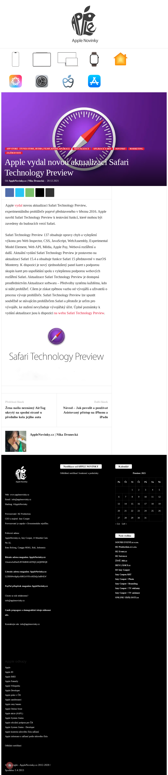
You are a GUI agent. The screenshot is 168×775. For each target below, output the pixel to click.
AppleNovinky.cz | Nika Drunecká (26, 180)
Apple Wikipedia (12, 686)
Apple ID (9, 672)
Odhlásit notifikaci (13, 745)
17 (145, 504)
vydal (18, 205)
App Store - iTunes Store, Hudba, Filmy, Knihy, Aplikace (38, 149)
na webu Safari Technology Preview (79, 313)
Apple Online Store (13, 709)
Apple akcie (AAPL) (14, 713)
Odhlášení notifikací (69, 473)
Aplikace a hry (102, 149)
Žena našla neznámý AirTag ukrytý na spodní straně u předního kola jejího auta (25, 412)
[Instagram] (32, 441)
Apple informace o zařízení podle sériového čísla (26, 736)
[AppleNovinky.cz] (84, 24)
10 (145, 497)
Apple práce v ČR (13, 695)
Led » (124, 524)
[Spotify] (44, 633)
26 (159, 511)
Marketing (136, 149)
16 (139, 504)
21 (125, 511)
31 (145, 518)
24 (145, 511)
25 (152, 511)
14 (125, 504)
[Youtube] (18, 645)
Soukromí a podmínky (88, 473)
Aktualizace (81, 149)
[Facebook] (9, 192)
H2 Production (24, 514)
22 (132, 511)
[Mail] (35, 633)
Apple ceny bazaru (13, 704)
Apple (7, 667)
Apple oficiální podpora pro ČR (19, 722)
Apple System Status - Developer (19, 727)
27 (119, 518)
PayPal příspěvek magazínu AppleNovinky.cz (26, 586)
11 (152, 497)
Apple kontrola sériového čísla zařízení (22, 732)
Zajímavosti (14, 153)
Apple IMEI (10, 676)
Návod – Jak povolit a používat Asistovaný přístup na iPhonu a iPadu (85, 412)
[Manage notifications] (9, 765)
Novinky (121, 149)
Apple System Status (14, 718)
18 (152, 504)
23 (139, 511)
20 (119, 511)
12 (159, 497)
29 (132, 518)
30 (139, 518)
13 (119, 504)
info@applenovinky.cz (21, 499)
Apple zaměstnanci (13, 699)
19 (159, 504)
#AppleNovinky (20, 504)
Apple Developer (12, 690)
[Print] (50, 192)
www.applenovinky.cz (19, 494)
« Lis (117, 524)
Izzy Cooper (24, 518)
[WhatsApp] (29, 192)
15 (132, 504)
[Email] (39, 192)
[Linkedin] (27, 633)
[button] (160, 70)
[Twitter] (19, 192)
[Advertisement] (139, 208)
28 (125, 518)
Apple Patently (11, 681)
